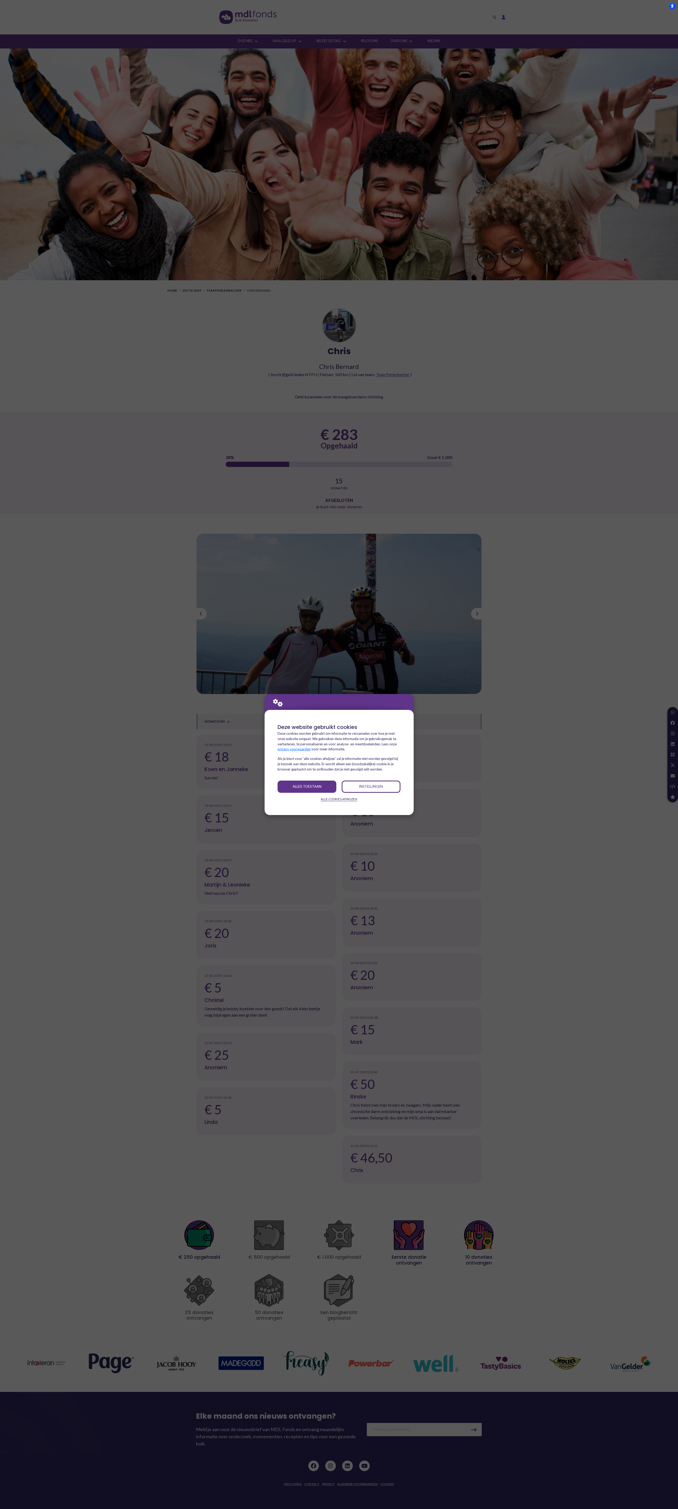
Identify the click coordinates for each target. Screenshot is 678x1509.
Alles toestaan (307, 786)
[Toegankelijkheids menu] (672, 6)
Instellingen (371, 786)
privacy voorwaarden (294, 749)
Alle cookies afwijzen (339, 799)
